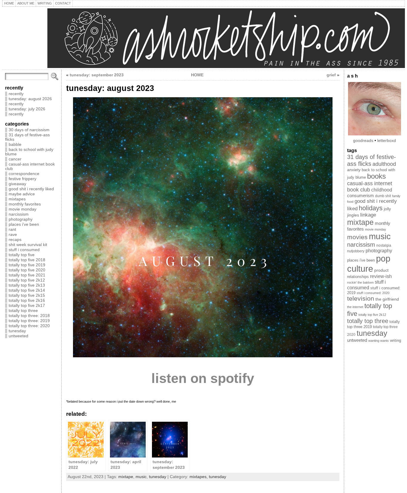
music (141, 477)
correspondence (24, 173)
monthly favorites (25, 204)
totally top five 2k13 (27, 285)
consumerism (360, 195)
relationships (358, 276)
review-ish (381, 276)
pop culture (368, 263)
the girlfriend (387, 299)
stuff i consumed (24, 250)
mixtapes (17, 199)
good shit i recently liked (31, 189)
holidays (371, 208)
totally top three (23, 310)
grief (331, 75)
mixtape (125, 477)
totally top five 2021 (27, 275)
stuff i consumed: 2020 (373, 293)
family (396, 196)
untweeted (18, 336)
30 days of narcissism (29, 130)
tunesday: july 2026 (27, 109)
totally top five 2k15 (27, 295)
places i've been (24, 224)
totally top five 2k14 (27, 290)
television (360, 298)
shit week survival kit (28, 244)
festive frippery (22, 179)
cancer (15, 159)
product (381, 270)
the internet (355, 307)
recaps (15, 239)
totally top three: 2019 (29, 321)
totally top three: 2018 (29, 315)
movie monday (22, 209)
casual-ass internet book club (369, 186)
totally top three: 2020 (29, 326)
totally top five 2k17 (27, 305)
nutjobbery (355, 251)
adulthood (384, 164)
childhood (381, 189)
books (376, 176)
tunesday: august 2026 (30, 99)
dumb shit (383, 196)
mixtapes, (199, 477)
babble (15, 144)
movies (357, 237)
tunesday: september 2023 (97, 75)
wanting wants (378, 340)
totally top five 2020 (27, 270)
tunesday (17, 331)
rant (12, 229)
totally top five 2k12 (27, 280)
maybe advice (22, 194)
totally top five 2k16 (27, 300)
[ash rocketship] (203, 38)
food (350, 201)
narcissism (19, 214)
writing (395, 341)
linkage (368, 215)
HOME (197, 75)
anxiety (354, 169)
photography (20, 219)
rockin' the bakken (360, 282)
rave (13, 234)
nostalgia (383, 245)
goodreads (363, 140)
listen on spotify (202, 378)
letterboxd (386, 140)
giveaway (17, 184)
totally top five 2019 (27, 265)
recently (16, 94)
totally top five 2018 (27, 260)
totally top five (22, 255)
